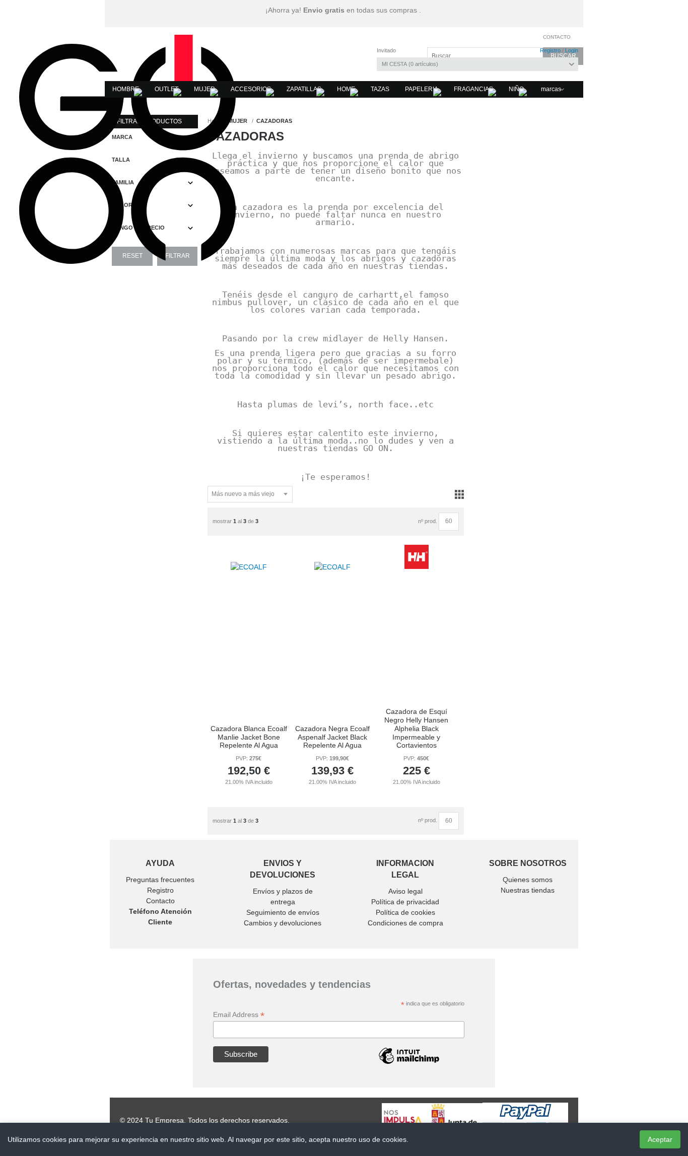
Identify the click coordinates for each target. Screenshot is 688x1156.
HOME (346, 89)
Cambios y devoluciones (282, 923)
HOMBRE (125, 89)
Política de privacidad (405, 902)
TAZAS (380, 89)
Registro (550, 50)
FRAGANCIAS (473, 89)
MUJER (204, 89)
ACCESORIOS (251, 89)
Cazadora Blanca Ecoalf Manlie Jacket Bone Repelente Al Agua (249, 737)
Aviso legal (405, 891)
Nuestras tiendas (528, 890)
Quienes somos (528, 880)
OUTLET (166, 89)
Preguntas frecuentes (160, 880)
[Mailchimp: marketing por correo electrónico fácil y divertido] (409, 1063)
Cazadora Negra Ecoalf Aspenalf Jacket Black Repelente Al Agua (332, 737)
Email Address (238, 1015)
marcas (551, 89)
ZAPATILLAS (304, 89)
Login (571, 50)
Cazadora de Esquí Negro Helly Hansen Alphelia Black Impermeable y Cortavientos (416, 728)
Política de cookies (405, 912)
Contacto (557, 37)
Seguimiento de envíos (282, 912)
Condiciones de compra (405, 923)
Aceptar (660, 1139)
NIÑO (516, 89)
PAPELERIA (421, 89)
